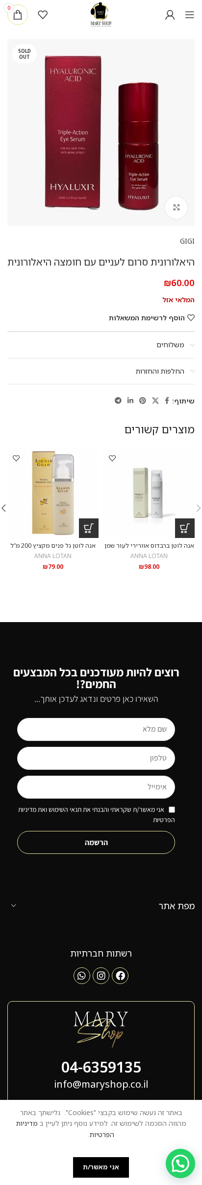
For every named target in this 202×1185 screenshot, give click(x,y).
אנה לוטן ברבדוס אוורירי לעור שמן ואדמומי (149, 549)
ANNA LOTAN (149, 555)
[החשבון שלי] (170, 14)
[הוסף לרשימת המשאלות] (112, 458)
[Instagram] (101, 975)
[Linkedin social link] (130, 400)
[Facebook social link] (167, 400)
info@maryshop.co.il (101, 1084)
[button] (185, 528)
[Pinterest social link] (142, 400)
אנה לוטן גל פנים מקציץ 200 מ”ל (53, 545)
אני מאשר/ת (101, 1167)
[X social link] (155, 400)
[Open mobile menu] (190, 14)
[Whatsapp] (82, 975)
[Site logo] (101, 14)
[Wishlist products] (42, 14)
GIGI (187, 241)
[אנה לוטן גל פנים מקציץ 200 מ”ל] (53, 492)
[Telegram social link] (118, 400)
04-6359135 (101, 1067)
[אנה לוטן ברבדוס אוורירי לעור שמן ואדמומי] (149, 492)
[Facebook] (120, 975)
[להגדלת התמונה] (176, 208)
